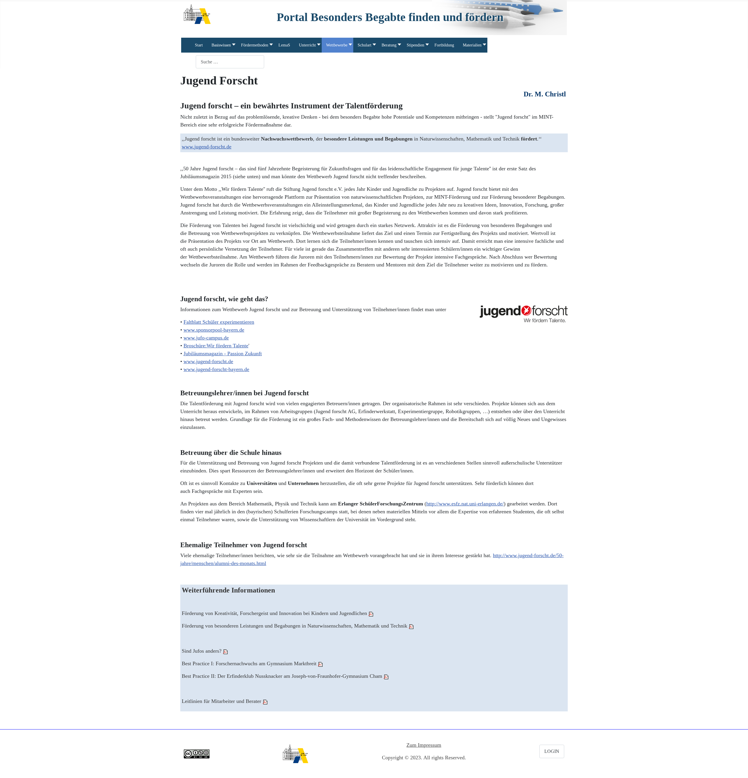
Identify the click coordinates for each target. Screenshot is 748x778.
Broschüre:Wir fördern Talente (215, 346)
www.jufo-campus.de (206, 338)
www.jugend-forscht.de (206, 147)
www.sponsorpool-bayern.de (213, 330)
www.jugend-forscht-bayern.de (216, 369)
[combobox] (230, 61)
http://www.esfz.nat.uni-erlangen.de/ (465, 504)
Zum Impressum (423, 745)
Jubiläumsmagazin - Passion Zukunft (222, 353)
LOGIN (551, 751)
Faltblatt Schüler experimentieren (218, 322)
